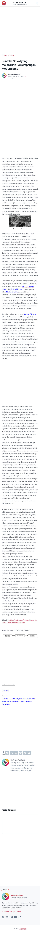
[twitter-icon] (7, 917)
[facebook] (7, 753)
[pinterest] (25, 753)
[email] (29, 753)
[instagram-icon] (11, 917)
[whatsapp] (16, 753)
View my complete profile (12, 911)
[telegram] (20, 753)
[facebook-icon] (3, 917)
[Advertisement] (20, 30)
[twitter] (12, 753)
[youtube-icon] (15, 917)
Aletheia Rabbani (17, 895)
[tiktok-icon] (19, 917)
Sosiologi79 (19, 2)
